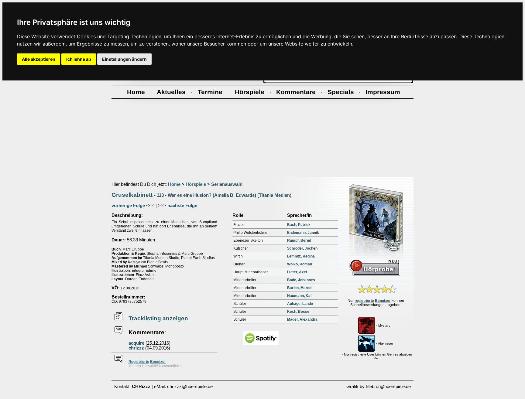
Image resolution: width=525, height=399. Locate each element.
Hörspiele (196, 184)
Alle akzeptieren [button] (38, 59)
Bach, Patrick (299, 225)
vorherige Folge (128, 205)
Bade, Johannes (301, 280)
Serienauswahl (226, 184)
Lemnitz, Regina (301, 256)
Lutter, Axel (297, 272)
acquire (136, 343)
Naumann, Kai (299, 296)
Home (174, 184)
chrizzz (136, 348)
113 (160, 195)
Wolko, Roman (299, 264)
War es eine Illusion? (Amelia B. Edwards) (212, 195)
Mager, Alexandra (302, 319)
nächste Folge (182, 205)
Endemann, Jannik (303, 232)
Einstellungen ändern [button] (124, 59)
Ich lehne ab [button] (78, 59)
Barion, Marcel (299, 288)
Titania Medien (274, 195)
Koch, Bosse (298, 311)
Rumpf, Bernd (299, 240)
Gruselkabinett (132, 195)
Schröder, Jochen (302, 248)
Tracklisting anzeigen (158, 318)
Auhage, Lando (300, 304)
